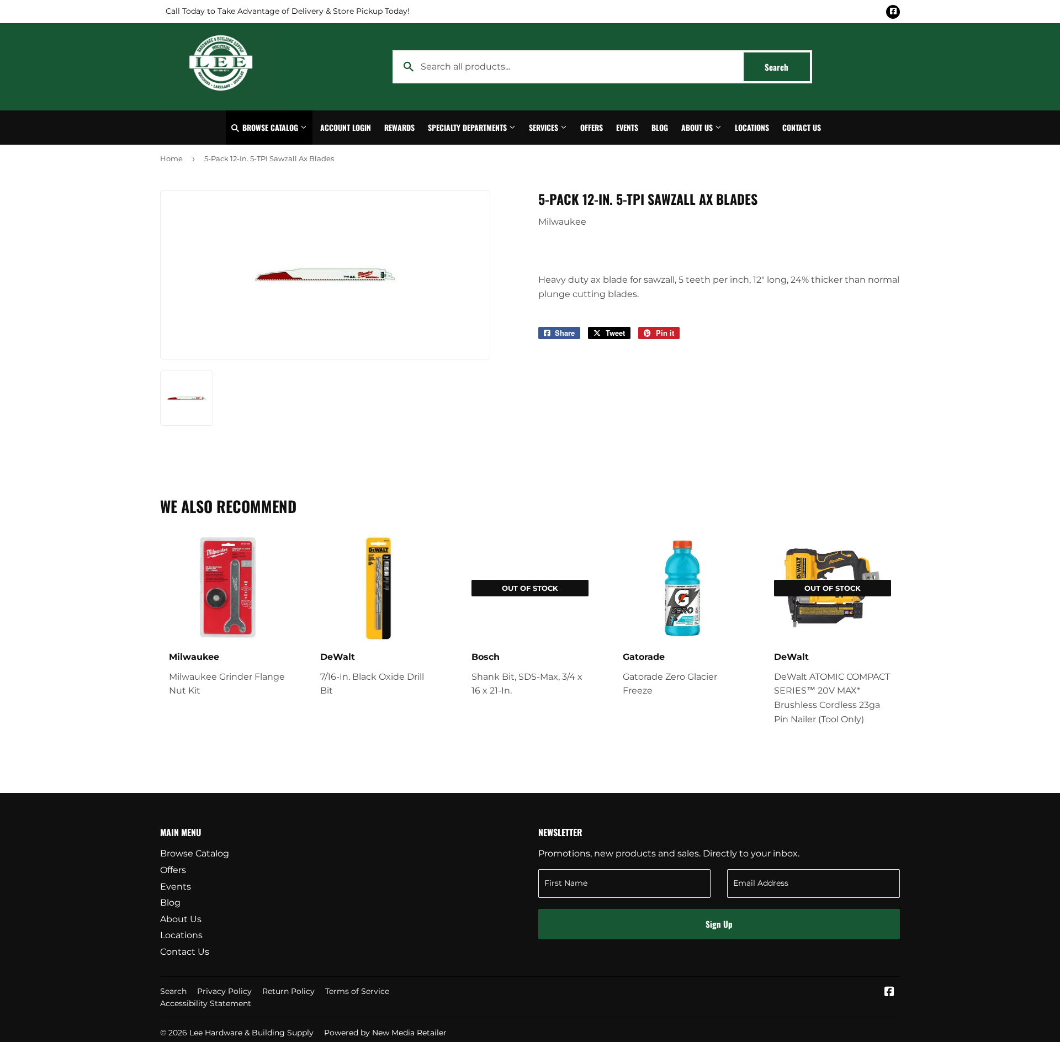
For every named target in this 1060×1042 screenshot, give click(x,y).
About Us (698, 127)
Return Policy (288, 991)
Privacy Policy (224, 991)
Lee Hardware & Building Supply (251, 1032)
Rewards (399, 127)
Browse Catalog (270, 127)
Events (627, 127)
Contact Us (801, 127)
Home (171, 158)
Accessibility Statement (205, 1003)
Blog (659, 127)
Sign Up (719, 924)
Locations (752, 127)
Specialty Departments (468, 127)
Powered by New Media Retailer (385, 1032)
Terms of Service (357, 991)
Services (544, 127)
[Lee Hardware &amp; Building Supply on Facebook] (889, 992)
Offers (591, 127)
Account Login (345, 127)
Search (787, 67)
